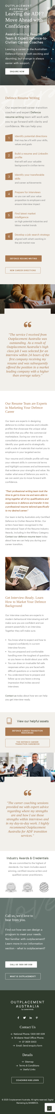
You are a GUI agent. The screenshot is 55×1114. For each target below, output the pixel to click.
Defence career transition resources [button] (27, 732)
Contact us (10, 695)
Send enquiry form (32, 1045)
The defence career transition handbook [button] (27, 743)
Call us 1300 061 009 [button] (21, 964)
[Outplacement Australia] (18, 8)
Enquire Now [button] (17, 71)
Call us (10, 916)
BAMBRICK (33, 1103)
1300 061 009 (38, 1034)
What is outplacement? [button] (23, 976)
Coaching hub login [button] (27, 1080)
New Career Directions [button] (23, 270)
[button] (48, 8)
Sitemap (29, 1061)
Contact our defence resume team (23, 536)
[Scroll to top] (49, 1108)
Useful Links (29, 1069)
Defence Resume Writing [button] (23, 258)
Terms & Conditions (29, 1065)
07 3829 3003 (29, 1041)
